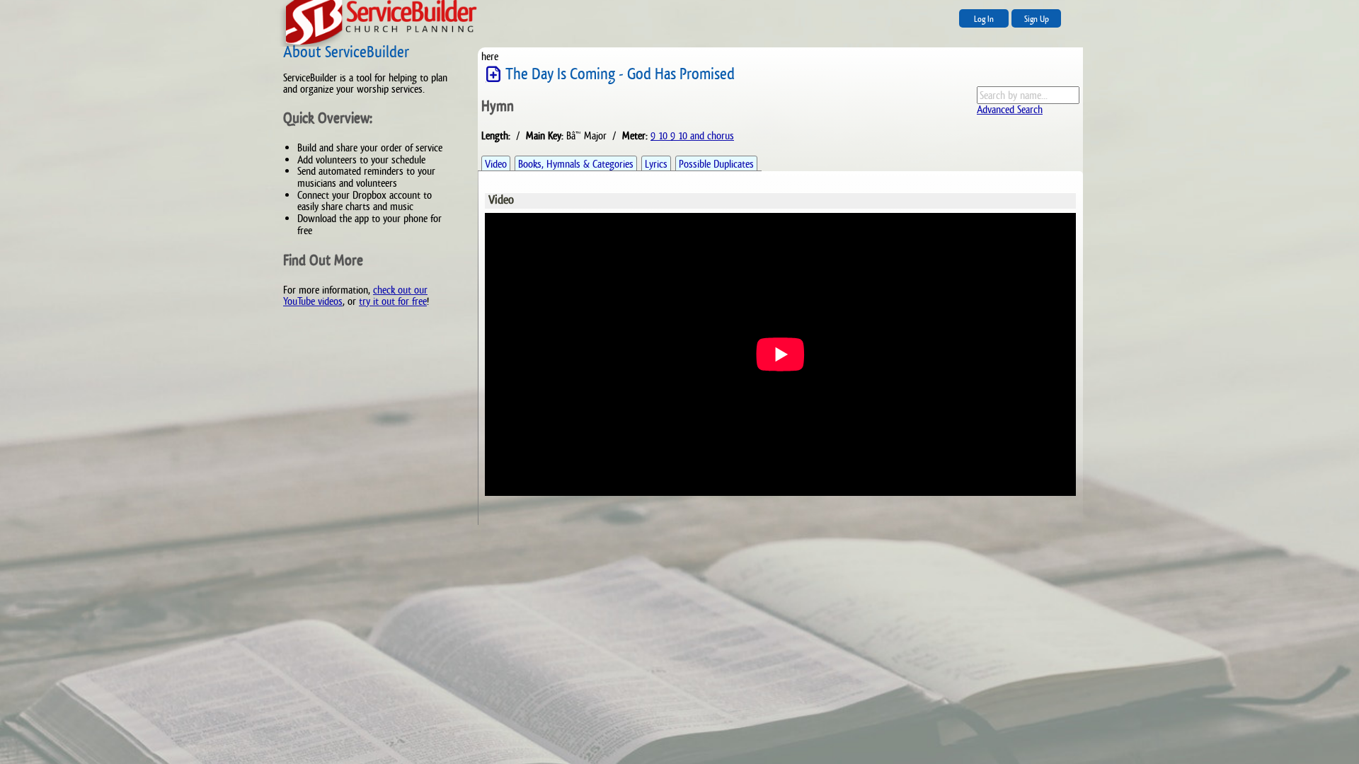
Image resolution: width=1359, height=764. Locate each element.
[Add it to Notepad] (493, 74)
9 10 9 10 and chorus (692, 135)
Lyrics (656, 163)
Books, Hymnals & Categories (575, 163)
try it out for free (393, 301)
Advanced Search (1010, 109)
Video (496, 163)
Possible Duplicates (716, 163)
